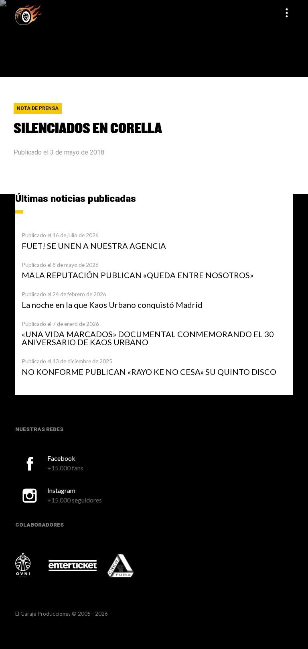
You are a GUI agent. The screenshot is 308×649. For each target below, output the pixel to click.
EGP (28, 15)
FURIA (131, 566)
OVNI (31, 565)
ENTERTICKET (73, 565)
